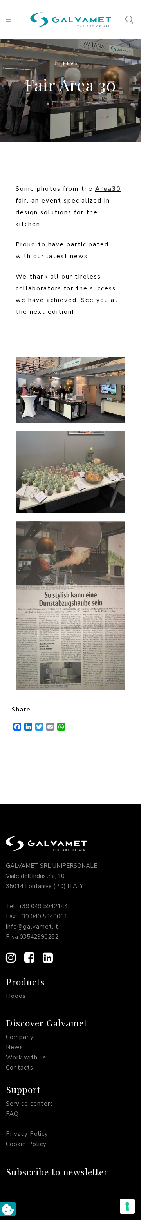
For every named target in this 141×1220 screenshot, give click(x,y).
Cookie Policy (26, 1144)
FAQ (12, 1114)
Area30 (108, 189)
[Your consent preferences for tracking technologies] (127, 1206)
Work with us (26, 1057)
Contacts (19, 1068)
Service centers (29, 1104)
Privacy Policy (27, 1134)
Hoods (16, 996)
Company (20, 1037)
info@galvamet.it (32, 926)
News (70, 63)
